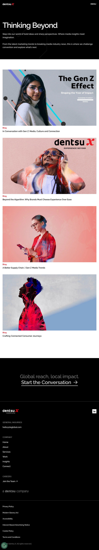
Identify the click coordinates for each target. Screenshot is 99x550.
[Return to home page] (8, 4)
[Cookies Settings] (4, 545)
